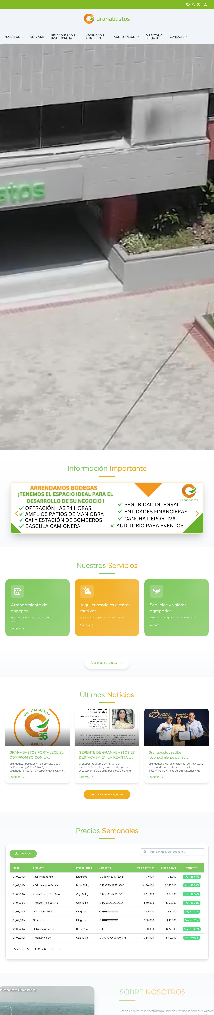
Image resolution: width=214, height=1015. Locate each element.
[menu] (107, 41)
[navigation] (16, 513)
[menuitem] (14, 36)
